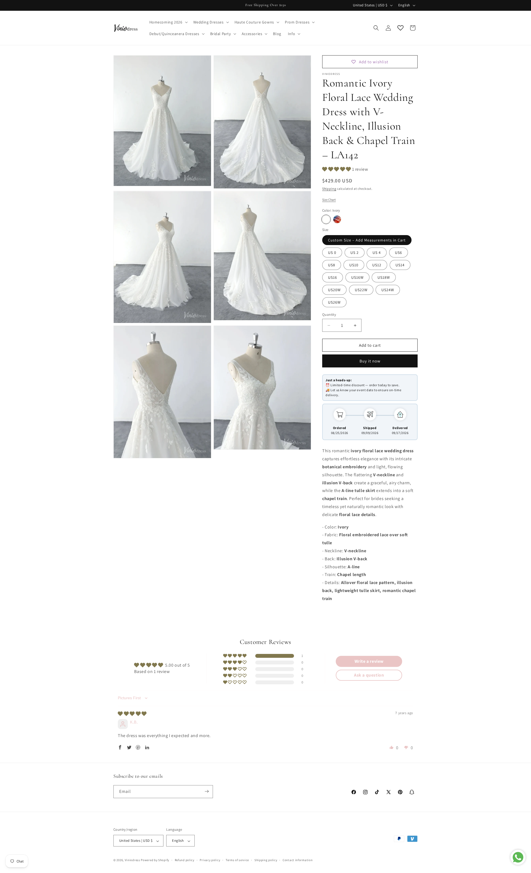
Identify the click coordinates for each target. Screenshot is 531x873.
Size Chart (329, 200)
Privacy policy (210, 860)
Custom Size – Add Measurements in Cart (367, 240)
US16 (332, 277)
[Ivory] (326, 219)
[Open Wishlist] (400, 28)
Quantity (329, 314)
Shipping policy (265, 860)
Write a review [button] (369, 661)
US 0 (332, 252)
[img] (132, 714)
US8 (331, 264)
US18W (384, 277)
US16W (357, 277)
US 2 (354, 252)
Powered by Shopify (155, 860)
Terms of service (237, 860)
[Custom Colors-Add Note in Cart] (337, 219)
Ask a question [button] (369, 675)
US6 (398, 252)
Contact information (298, 860)
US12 (376, 264)
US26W (334, 302)
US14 (400, 264)
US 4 (377, 252)
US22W (361, 289)
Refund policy (184, 860)
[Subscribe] (207, 791)
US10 (353, 264)
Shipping (329, 188)
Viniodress (132, 860)
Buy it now (370, 361)
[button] (168, 22)
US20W (334, 289)
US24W (387, 289)
